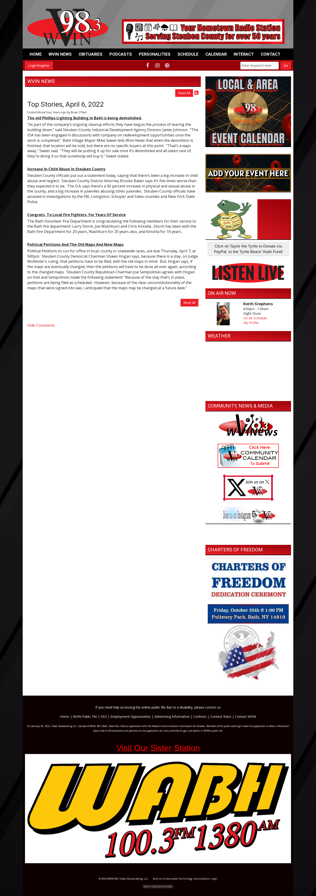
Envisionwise (170, 878)
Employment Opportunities (131, 716)
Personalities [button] (154, 54)
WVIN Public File (85, 716)
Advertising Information (172, 716)
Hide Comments (41, 325)
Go (286, 65)
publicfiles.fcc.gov (178, 730)
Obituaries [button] (90, 54)
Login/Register (39, 65)
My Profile (251, 322)
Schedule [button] (187, 54)
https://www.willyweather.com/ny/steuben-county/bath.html (248, 394)
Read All (184, 93)
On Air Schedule (255, 318)
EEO (104, 716)
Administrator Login (205, 878)
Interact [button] (244, 54)
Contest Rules (221, 716)
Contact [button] (270, 54)
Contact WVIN (245, 716)
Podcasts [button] (120, 54)
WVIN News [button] (60, 54)
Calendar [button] (216, 54)
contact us (213, 707)
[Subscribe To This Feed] (196, 92)
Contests (200, 716)
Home (36, 54)
